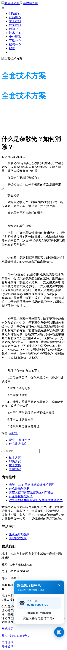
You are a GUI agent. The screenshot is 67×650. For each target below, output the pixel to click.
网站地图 (7, 628)
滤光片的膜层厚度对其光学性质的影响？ (36, 500)
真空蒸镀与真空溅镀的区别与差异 (31, 492)
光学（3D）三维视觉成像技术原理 (31, 484)
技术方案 (15, 457)
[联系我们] (59, 632)
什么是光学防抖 (19, 488)
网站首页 (15, 13)
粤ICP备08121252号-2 (15, 635)
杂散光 (13, 433)
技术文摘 (15, 465)
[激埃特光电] (33, 3)
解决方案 (15, 461)
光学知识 (15, 469)
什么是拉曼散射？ (21, 496)
